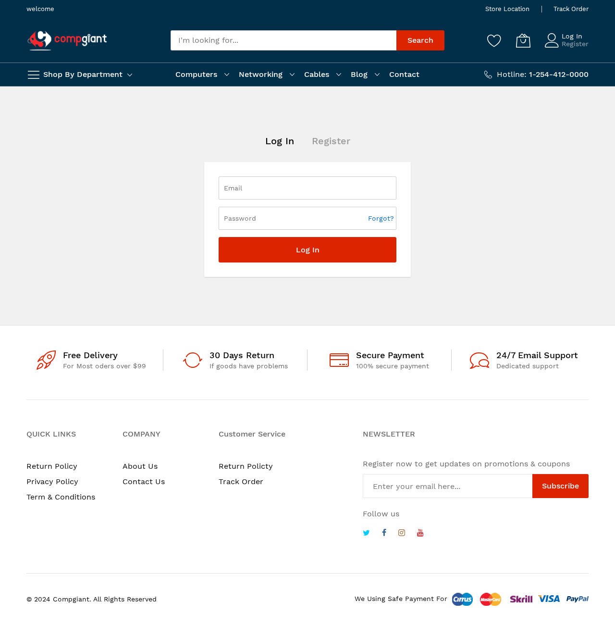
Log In (572, 36)
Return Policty (246, 466)
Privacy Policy (52, 481)
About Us (140, 466)
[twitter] (366, 533)
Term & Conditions (60, 496)
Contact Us (144, 481)
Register (575, 44)
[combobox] (283, 40)
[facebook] (384, 533)
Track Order (571, 8)
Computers (196, 74)
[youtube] (420, 533)
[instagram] (401, 533)
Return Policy (51, 466)
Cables (316, 74)
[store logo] (67, 40)
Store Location (507, 8)
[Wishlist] (494, 40)
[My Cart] (523, 40)
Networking (261, 74)
